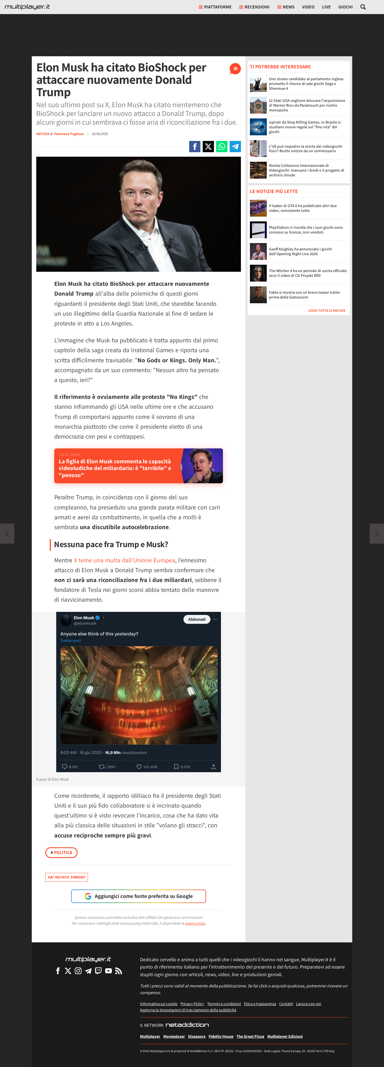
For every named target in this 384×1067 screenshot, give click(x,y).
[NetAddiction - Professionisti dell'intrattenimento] (187, 1025)
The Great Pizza (250, 1036)
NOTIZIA (42, 133)
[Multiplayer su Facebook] (58, 970)
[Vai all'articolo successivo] (7, 533)
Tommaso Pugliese (69, 133)
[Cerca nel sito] (363, 7)
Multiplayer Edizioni (285, 1036)
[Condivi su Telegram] (235, 146)
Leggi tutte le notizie (326, 311)
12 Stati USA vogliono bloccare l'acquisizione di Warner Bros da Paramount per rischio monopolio (307, 105)
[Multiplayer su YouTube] (108, 970)
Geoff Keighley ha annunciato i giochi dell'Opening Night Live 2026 (300, 252)
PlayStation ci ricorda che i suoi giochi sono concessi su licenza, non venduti (306, 230)
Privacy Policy (192, 1003)
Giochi (345, 7)
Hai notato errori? (66, 877)
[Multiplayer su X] (68, 970)
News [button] (289, 7)
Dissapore (196, 1036)
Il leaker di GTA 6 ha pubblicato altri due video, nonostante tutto (303, 208)
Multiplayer (150, 1036)
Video (308, 7)
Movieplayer (174, 1036)
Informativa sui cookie (158, 1003)
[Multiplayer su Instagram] (78, 970)
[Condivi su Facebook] (194, 146)
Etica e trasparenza (260, 1003)
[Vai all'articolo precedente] (377, 533)
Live (326, 7)
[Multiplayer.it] (27, 7)
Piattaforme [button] (218, 7)
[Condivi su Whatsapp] (221, 146)
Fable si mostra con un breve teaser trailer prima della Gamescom (304, 295)
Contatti (286, 1003)
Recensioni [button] (257, 7)
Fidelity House (221, 1036)
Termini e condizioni (224, 1003)
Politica (61, 852)
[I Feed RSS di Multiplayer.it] (118, 970)
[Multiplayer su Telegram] (88, 970)
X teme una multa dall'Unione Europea (124, 560)
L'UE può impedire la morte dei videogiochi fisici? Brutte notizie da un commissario (305, 149)
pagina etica (195, 923)
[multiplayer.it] (88, 959)
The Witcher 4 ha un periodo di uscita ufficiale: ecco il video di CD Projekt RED (308, 273)
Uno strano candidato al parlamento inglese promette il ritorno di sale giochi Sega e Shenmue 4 (306, 83)
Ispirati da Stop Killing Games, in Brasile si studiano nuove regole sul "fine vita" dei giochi (305, 127)
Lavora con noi (308, 1003)
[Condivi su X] (208, 146)
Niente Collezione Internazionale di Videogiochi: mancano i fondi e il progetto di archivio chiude (306, 170)
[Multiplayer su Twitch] (98, 970)
